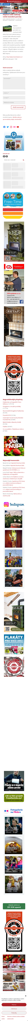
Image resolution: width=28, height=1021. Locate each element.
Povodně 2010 (7, 415)
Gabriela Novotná (10, 19)
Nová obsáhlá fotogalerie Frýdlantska (13, 411)
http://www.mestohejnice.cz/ (14, 57)
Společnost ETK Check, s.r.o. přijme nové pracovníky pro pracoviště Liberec (14, 483)
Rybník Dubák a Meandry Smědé (12, 422)
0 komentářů (18, 20)
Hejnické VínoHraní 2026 (18, 463)
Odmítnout (14, 1008)
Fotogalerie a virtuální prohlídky (12, 406)
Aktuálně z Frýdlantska (8, 20)
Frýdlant (5, 426)
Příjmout (14, 1004)
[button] (25, 996)
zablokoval (14, 906)
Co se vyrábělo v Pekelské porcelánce (13, 429)
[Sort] (7, 156)
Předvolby (14, 1013)
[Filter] (4, 156)
